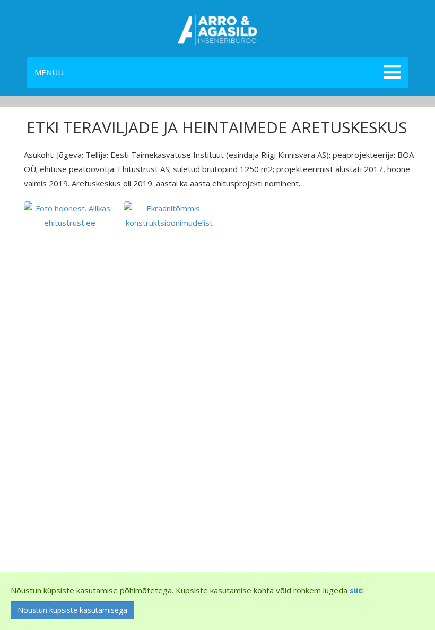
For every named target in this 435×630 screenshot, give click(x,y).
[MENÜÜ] (391, 72)
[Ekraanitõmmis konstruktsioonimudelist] (169, 214)
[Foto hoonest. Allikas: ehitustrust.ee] (70, 214)
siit (356, 590)
